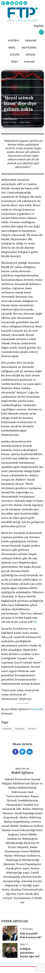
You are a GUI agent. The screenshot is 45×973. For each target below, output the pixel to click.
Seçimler (20, 729)
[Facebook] (12, 3)
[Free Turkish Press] (23, 14)
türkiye (32, 729)
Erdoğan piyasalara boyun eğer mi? (30, 952)
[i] (35, 621)
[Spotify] (21, 3)
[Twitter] (3, 3)
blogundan (37, 709)
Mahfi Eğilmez (10, 119)
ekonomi (7, 729)
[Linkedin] (25, 3)
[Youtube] (16, 3)
